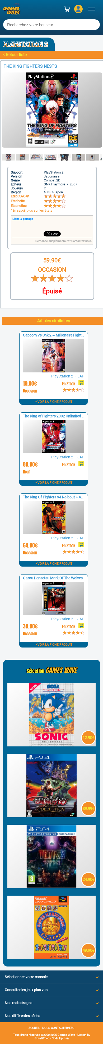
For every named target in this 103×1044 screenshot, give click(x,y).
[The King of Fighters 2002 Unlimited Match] (53, 451)
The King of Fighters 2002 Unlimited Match (57, 416)
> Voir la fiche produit (53, 402)
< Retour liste (15, 54)
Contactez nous (81, 241)
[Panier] (67, 9)
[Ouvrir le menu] (92, 9)
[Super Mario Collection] (51, 957)
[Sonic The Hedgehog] (51, 744)
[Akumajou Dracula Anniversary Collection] (51, 815)
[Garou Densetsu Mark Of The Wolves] (53, 613)
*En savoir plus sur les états (31, 210)
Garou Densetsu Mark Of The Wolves (53, 578)
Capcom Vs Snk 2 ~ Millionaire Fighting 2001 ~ (61, 335)
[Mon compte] (78, 9)
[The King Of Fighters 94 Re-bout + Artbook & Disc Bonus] (53, 532)
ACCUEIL (34, 1028)
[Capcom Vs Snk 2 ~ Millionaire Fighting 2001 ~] (53, 370)
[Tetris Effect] (51, 886)
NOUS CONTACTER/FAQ (58, 1028)
